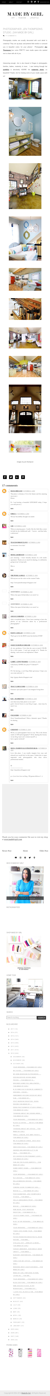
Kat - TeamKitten (17, 699)
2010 (12, 1053)
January (16, 1326)
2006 (12, 1340)
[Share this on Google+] (17, 477)
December (17, 1057)
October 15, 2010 (25, 729)
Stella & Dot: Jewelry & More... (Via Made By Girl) (26, 1244)
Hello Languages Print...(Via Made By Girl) (28, 1201)
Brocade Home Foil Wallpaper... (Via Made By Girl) (26, 1085)
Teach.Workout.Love (19, 542)
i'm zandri (15, 715)
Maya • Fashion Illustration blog (24, 748)
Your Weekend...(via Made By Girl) (27, 1067)
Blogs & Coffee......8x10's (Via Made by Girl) (28, 1124)
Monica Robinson (17, 555)
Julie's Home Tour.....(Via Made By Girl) (27, 1217)
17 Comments (11, 36)
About (11, 2)
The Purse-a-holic (18, 575)
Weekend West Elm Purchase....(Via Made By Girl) (28, 1268)
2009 (12, 1329)
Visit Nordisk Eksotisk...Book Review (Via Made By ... (25, 1103)
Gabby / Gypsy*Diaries (19, 662)
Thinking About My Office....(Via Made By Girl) (26, 1130)
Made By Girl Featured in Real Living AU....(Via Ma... (26, 1274)
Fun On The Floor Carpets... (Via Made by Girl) (27, 1164)
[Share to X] (11, 477)
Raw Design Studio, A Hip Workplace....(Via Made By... (25, 1287)
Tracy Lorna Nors (18, 686)
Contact (19, 2)
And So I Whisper (17, 616)
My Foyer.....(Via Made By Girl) (26, 1070)
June (15, 1308)
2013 (12, 1043)
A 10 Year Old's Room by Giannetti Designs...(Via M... (28, 1091)
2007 (12, 1336)
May (14, 1312)
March (15, 1319)
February (17, 1322)
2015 (12, 1036)
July (15, 1305)
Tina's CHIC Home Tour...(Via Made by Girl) (27, 1232)
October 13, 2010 (29, 491)
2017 (12, 1029)
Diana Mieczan (16, 491)
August (16, 1301)
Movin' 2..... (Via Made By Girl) (26, 1191)
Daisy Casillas (17, 633)
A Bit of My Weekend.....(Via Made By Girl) (28, 1223)
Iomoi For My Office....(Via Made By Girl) (28, 1262)
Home (4, 2)
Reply (12, 508)
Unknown (14, 729)
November (17, 1060)
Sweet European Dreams (20, 645)
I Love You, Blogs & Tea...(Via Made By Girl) (28, 1293)
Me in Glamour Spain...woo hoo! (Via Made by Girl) (26, 1142)
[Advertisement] (24, 1375)
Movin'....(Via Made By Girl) (24, 1206)
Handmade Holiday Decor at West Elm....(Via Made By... (27, 1097)
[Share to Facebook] (5, 477)
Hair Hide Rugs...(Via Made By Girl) (28, 1147)
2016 (12, 1032)
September (17, 1298)
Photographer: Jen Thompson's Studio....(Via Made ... (27, 1195)
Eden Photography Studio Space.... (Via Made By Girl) (28, 1109)
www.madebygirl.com (13, 839)
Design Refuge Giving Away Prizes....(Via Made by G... (24, 1079)
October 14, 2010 (29, 633)
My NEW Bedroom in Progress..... (27, 1074)
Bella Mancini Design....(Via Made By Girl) (27, 1182)
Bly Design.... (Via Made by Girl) (26, 1178)
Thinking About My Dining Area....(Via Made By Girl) (27, 1115)
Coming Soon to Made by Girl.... (27, 1187)
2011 (12, 1050)
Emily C (14, 514)
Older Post (44, 851)
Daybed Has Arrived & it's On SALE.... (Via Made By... (25, 1152)
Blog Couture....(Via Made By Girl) (27, 1282)
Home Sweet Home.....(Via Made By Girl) (27, 1169)
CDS (12, 526)
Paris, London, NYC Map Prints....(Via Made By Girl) (27, 1136)
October (16, 1063)
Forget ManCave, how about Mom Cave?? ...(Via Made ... (27, 1250)
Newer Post (6, 851)
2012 (12, 1046)
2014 (12, 1039)
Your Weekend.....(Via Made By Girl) (28, 1119)
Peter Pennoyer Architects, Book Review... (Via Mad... (27, 1238)
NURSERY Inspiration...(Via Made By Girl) (28, 1256)
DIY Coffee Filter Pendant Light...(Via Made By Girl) (27, 1158)
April (15, 1315)
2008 (12, 1333)
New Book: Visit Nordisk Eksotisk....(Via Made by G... (25, 1211)
